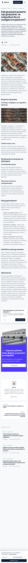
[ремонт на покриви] (4, 319)
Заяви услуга (21, 319)
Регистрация (17, 2)
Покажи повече (12, 554)
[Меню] (25, 2)
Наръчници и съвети (6, 8)
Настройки (4, 557)
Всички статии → (14, 396)
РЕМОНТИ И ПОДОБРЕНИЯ (18, 8)
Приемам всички (14, 560)
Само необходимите (17, 557)
